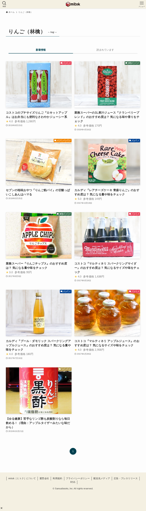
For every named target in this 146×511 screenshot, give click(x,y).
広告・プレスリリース (126, 478)
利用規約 (57, 478)
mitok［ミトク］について (22, 478)
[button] (1, 508)
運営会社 (44, 478)
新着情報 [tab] (41, 49)
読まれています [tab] (105, 49)
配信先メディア (101, 478)
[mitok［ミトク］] (73, 4)
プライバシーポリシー (78, 478)
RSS (72, 482)
